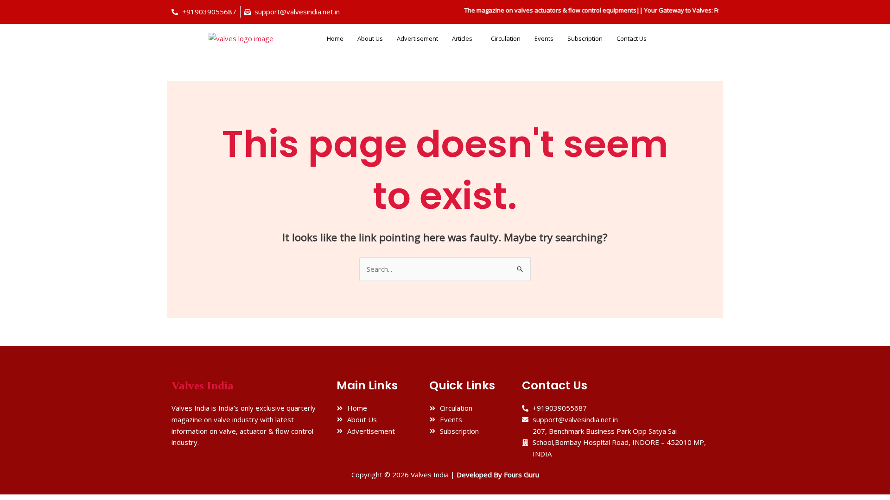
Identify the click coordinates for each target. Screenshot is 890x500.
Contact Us (632, 38)
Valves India (203, 385)
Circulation (506, 38)
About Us (370, 38)
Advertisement (417, 38)
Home (335, 38)
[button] (464, 39)
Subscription (585, 38)
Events (543, 38)
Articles (462, 38)
